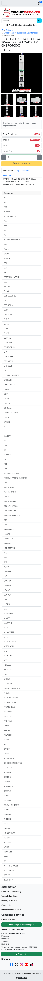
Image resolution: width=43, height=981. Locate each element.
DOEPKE (7, 403)
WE (5, 861)
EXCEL (6, 459)
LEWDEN (7, 595)
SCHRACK (8, 767)
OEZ (5, 674)
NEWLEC (7, 665)
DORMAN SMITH (11, 412)
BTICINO (7, 286)
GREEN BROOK (10, 529)
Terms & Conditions (9, 896)
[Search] (39, 20)
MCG (6, 627)
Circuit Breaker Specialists (29, 973)
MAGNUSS (8, 613)
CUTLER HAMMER (11, 375)
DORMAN (8, 408)
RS (5, 744)
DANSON (8, 380)
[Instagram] (21, 964)
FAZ (5, 468)
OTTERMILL (9, 683)
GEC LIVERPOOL (11, 506)
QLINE (6, 725)
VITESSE (7, 842)
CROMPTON (9, 361)
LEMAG (7, 590)
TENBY (6, 809)
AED (5, 202)
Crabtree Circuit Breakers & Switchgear (21, 33)
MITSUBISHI (9, 646)
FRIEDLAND (9, 487)
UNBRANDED (9, 833)
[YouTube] (26, 964)
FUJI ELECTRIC (10, 492)
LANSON (7, 571)
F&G (5, 464)
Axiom (6, 249)
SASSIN (7, 753)
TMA (6, 823)
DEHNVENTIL (9, 384)
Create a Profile (8, 919)
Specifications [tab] (23, 170)
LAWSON (7, 581)
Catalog (9, 30)
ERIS (6, 440)
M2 (5, 609)
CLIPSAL (7, 338)
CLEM (6, 328)
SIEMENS (8, 781)
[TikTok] (31, 964)
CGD (6, 310)
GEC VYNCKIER (10, 510)
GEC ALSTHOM (10, 501)
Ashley (6, 235)
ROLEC (7, 739)
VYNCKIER (8, 852)
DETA (6, 394)
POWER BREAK (10, 702)
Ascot (6, 230)
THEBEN (7, 819)
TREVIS (7, 828)
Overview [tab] (7, 175)
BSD (5, 282)
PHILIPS (7, 693)
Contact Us (6, 905)
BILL (5, 268)
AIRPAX (7, 211)
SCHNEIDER (9, 758)
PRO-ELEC (8, 711)
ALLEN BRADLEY (10, 216)
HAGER (7, 534)
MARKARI (8, 623)
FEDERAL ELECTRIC (12, 473)
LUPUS (7, 604)
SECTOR (7, 777)
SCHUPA (7, 772)
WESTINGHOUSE (11, 866)
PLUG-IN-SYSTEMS (12, 697)
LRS (5, 599)
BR (5, 272)
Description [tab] (8, 170)
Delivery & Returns (9, 900)
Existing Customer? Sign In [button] (22, 924)
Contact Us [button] (22, 954)
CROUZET (8, 366)
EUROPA (7, 454)
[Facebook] (11, 964)
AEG (5, 207)
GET (5, 520)
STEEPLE (7, 791)
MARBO (7, 618)
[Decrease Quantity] (3, 157)
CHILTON (8, 314)
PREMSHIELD (9, 707)
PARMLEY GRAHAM (12, 688)
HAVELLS (7, 543)
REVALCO (8, 735)
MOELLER (8, 655)
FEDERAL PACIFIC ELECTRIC (15, 478)
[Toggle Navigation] (4, 3)
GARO (6, 496)
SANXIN (7, 749)
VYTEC (6, 856)
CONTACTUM (9, 347)
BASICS (7, 258)
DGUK (6, 398)
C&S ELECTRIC (10, 296)
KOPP (6, 567)
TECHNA (7, 800)
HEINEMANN (9, 548)
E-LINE (6, 417)
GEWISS (7, 524)
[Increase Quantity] (39, 157)
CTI (5, 370)
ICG (5, 553)
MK (5, 651)
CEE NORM (8, 305)
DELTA (6, 389)
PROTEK (7, 716)
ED (5, 431)
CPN (5, 352)
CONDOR (8, 342)
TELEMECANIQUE (11, 805)
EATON (7, 422)
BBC (5, 263)
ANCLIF (7, 225)
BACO (6, 254)
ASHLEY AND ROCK (12, 239)
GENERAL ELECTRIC (12, 515)
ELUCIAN (7, 436)
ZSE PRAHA (8, 880)
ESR (5, 445)
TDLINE (7, 795)
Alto (5, 221)
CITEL (6, 324)
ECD (5, 426)
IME (5, 557)
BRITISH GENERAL (11, 277)
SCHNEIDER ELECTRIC (13, 763)
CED (5, 300)
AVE (5, 244)
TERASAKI (8, 814)
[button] (39, 3)
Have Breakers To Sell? (11, 909)
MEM (6, 637)
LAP (5, 576)
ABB (5, 197)
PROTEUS (8, 721)
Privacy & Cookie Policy (11, 891)
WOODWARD (9, 870)
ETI (5, 450)
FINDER (7, 482)
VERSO (7, 838)
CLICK (6, 333)
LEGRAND (8, 585)
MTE (6, 660)
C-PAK (6, 291)
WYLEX (7, 875)
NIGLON (7, 669)
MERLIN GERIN (10, 641)
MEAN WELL (9, 632)
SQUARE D (8, 786)
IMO (6, 562)
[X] (16, 964)
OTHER (7, 679)
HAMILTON (8, 539)
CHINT (6, 319)
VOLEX (6, 847)
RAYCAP (7, 730)
